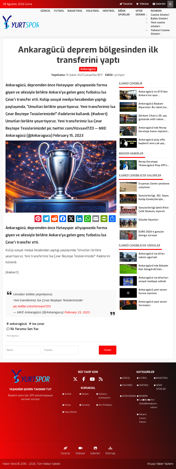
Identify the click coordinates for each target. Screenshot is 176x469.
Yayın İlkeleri (71, 412)
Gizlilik (68, 394)
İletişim (85, 394)
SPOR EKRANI (140, 12)
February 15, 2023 (77, 312)
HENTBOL (109, 11)
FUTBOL (59, 11)
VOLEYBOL (92, 11)
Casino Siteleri (160, 14)
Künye (68, 405)
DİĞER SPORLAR (124, 12)
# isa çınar (37, 324)
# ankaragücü (17, 324)
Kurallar (86, 405)
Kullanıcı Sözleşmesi (104, 396)
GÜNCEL (46, 11)
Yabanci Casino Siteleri (160, 32)
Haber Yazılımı (165, 464)
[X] (71, 219)
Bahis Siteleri (159, 18)
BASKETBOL (75, 11)
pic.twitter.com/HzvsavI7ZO (32, 306)
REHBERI (156, 11)
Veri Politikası (105, 405)
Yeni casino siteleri (158, 24)
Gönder (107, 350)
